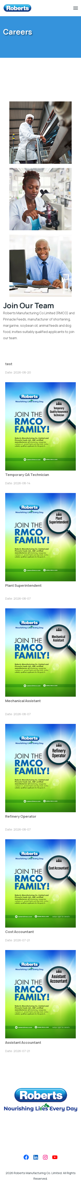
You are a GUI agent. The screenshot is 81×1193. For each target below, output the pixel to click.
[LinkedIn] (36, 1157)
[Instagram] (45, 1157)
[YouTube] (55, 1157)
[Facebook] (26, 1157)
